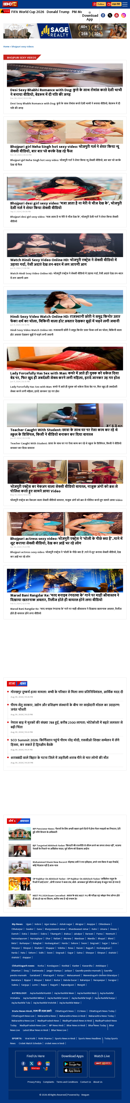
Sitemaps (35, 1068)
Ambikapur (101, 966)
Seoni (84, 943)
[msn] (45, 1070)
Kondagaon (53, 966)
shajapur (27, 957)
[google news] (78, 16)
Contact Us (85, 1082)
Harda (65, 943)
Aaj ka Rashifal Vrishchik (44, 1003)
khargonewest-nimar (55, 929)
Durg (26, 971)
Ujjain (28, 924)
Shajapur (50, 948)
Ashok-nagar (66, 924)
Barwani (89, 934)
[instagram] (123, 16)
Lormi (35, 985)
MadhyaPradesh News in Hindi (77, 1021)
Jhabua (67, 934)
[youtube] (116, 15)
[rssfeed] (25, 1070)
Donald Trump (58, 12)
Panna (99, 934)
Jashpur (68, 971)
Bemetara (16, 980)
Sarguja (25, 985)
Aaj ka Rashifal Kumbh (40, 993)
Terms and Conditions (67, 1082)
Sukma (15, 985)
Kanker (75, 966)
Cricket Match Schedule (30, 1043)
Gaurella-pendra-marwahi (88, 971)
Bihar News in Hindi (76, 1025)
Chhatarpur (17, 929)
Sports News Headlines (89, 1038)
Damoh (15, 934)
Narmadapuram (19, 938)
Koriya (60, 975)
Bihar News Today (97, 1025)
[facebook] (23, 1065)
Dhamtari (16, 971)
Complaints (48, 1082)
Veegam (85, 1095)
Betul (14, 943)
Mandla (91, 938)
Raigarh (54, 985)
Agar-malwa (50, 924)
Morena (67, 938)
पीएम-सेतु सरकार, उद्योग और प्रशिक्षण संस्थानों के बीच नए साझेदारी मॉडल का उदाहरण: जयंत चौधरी (65, 709)
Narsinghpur (36, 938)
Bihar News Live (58, 1030)
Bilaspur (38, 980)
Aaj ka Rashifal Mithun (33, 998)
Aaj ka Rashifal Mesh (87, 993)
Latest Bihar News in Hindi (35, 1030)
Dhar (48, 938)
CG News (81, 1011)
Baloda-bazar (70, 980)
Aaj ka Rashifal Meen (64, 993)
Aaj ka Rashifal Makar (69, 1003)
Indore (38, 924)
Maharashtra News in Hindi (72, 1016)
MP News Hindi (56, 1025)
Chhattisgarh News (64, 1011)
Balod (48, 980)
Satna (114, 943)
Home (6, 47)
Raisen (80, 948)
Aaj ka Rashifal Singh (81, 998)
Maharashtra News (47, 1016)
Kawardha (87, 966)
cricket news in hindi (54, 1043)
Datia (24, 934)
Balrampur (85, 980)
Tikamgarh (55, 934)
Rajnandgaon (67, 985)
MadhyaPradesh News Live (33, 1025)
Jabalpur (78, 934)
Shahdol (38, 948)
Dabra (44, 934)
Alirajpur (79, 924)
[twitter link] (109, 15)
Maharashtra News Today (101, 1016)
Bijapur (27, 980)
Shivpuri (27, 948)
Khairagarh (48, 975)
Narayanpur (99, 980)
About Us (97, 1082)
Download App (89, 17)
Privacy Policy (34, 1082)
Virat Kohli (30, 1038)
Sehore (74, 943)
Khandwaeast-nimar (79, 929)
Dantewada (37, 971)
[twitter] (32, 1064)
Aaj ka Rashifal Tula (21, 1003)
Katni (94, 929)
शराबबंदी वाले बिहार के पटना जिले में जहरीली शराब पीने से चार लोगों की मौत (60, 760)
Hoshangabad (52, 943)
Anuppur (91, 924)
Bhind (110, 938)
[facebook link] (103, 15)
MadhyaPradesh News (48, 1021)
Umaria (103, 929)
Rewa (70, 948)
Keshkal (65, 966)
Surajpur (112, 980)
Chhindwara (104, 924)
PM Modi (79, 12)
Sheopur (16, 948)
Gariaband (35, 975)
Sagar (105, 943)
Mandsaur (79, 938)
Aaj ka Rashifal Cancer (57, 998)
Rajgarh (89, 948)
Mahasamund (73, 975)
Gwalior (30, 929)
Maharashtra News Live (23, 1021)
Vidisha (61, 948)
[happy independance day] (65, 31)
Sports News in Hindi (65, 1038)
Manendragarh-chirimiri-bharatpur (100, 975)
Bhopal (101, 938)
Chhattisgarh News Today (101, 1011)
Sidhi (41, 953)
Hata (23, 953)
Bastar (57, 980)
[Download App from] (72, 1066)
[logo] (10, 6)
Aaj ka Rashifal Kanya (105, 998)
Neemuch (110, 934)
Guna (39, 929)
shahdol (112, 953)
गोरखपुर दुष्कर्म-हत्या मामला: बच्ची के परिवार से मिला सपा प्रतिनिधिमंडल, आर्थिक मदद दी (67, 694)
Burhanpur (25, 943)
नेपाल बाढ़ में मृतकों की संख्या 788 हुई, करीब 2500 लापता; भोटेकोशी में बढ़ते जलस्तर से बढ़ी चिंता (67, 727)
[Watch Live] (103, 1064)
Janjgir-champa (54, 971)
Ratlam (57, 938)
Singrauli (94, 943)
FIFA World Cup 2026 (27, 12)
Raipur (44, 985)
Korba (41, 966)
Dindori (34, 934)
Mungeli (81, 985)
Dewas (113, 929)
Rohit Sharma (45, 1038)
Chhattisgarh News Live (23, 1016)
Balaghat (37, 943)
